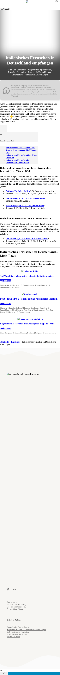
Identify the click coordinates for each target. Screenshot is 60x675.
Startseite (4, 342)
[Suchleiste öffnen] (56, 1)
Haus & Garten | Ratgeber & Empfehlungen (17, 285)
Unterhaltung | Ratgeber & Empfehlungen (30, 75)
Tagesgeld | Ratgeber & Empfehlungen (15, 312)
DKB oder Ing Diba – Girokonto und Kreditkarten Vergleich (28, 299)
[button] (1, 670)
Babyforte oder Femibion (18, 632)
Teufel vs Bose (13, 637)
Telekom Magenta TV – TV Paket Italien (25, 205)
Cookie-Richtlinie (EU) (17, 607)
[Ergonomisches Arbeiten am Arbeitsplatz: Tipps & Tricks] (30, 319)
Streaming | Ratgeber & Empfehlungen (34, 72)
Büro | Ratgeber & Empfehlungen (13, 333)
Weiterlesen (5, 281)
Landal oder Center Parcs (18, 627)
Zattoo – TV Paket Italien (18, 191)
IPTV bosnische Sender (17, 634)
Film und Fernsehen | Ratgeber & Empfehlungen (29, 70)
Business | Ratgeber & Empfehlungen (41, 333)
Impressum (12, 602)
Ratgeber (12, 72)
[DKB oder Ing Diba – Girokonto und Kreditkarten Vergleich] (30, 294)
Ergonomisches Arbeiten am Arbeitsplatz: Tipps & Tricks (27, 323)
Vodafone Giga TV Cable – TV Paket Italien (27, 238)
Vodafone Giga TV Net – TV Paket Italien (25, 198)
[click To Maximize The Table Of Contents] (3, 128)
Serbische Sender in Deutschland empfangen (26, 629)
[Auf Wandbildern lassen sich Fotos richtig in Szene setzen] (30, 271)
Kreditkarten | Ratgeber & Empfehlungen (28, 310)
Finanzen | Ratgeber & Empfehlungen (15, 308)
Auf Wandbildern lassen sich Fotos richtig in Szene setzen (27, 276)
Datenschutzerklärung (16, 604)
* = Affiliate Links (15, 609)
